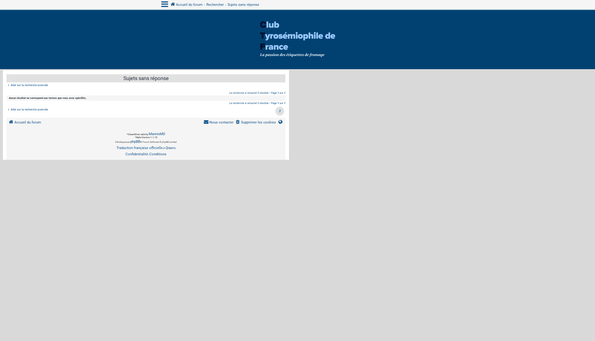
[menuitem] (255, 122)
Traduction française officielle (139, 148)
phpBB (135, 142)
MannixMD (157, 134)
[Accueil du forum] (297, 39)
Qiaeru (170, 148)
